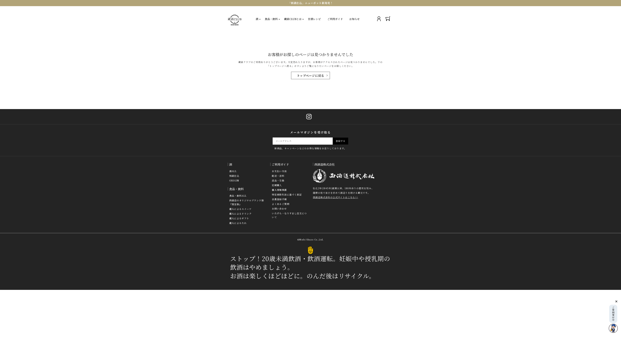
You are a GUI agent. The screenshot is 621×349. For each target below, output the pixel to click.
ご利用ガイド (335, 19)
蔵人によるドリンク (240, 213)
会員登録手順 (279, 199)
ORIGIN (234, 180)
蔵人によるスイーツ (240, 209)
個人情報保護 (279, 189)
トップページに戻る (310, 75)
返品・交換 (278, 180)
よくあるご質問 (280, 204)
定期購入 (277, 185)
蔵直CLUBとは (292, 19)
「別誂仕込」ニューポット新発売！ (310, 3)
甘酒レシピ (314, 19)
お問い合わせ (279, 208)
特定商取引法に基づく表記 (287, 194)
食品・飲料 (271, 19)
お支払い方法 (279, 171)
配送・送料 (278, 175)
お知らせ (354, 19)
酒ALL (233, 171)
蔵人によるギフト (239, 218)
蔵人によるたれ (238, 223)
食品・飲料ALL (238, 195)
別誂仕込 (234, 175)
